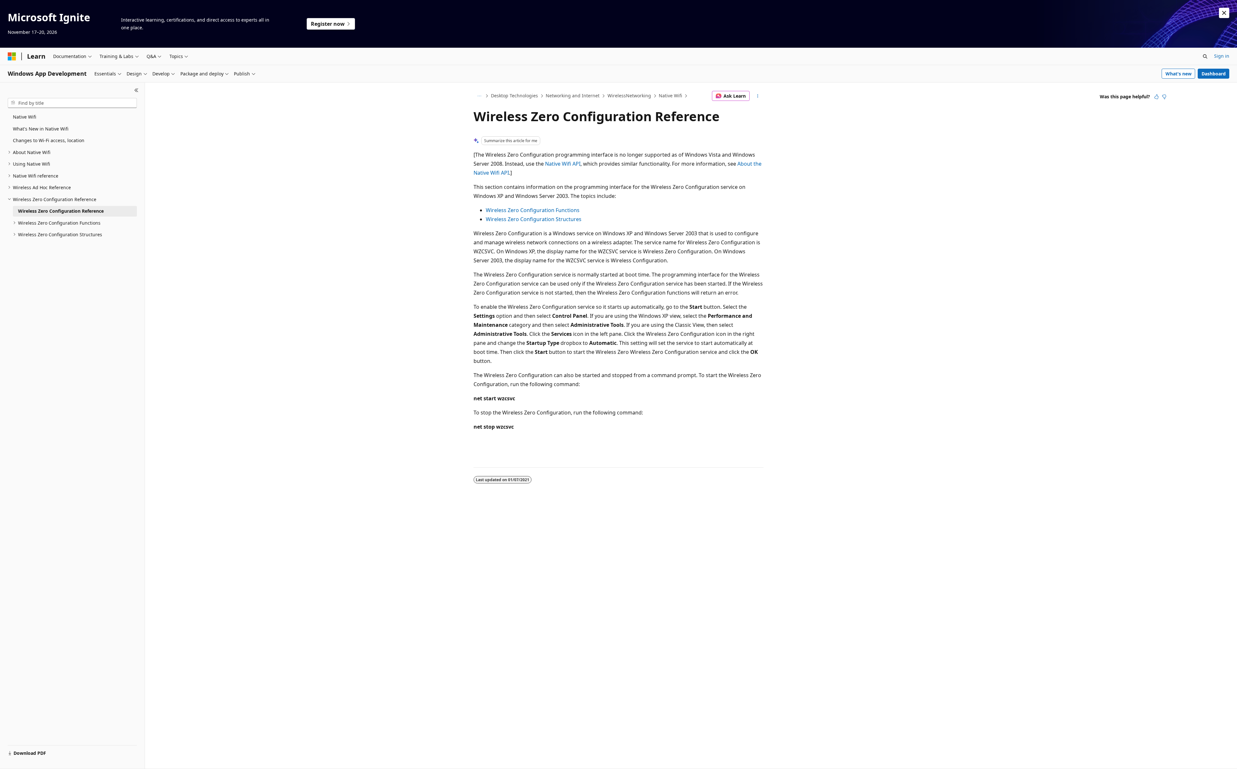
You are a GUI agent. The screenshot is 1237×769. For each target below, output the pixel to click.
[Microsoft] (12, 56)
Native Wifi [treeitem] (24, 117)
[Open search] (1205, 56)
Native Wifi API (562, 163)
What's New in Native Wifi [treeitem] (40, 129)
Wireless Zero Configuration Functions (533, 210)
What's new (1178, 74)
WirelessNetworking (629, 95)
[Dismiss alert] (1224, 13)
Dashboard (1214, 74)
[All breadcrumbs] (479, 96)
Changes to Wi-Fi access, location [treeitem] (48, 140)
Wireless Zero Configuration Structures (533, 219)
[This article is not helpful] (1164, 97)
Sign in (1221, 56)
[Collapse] (136, 90)
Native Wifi (670, 95)
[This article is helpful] (1156, 97)
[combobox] (72, 103)
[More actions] (757, 96)
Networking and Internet (572, 95)
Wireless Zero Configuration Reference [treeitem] (61, 211)
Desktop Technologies (514, 95)
